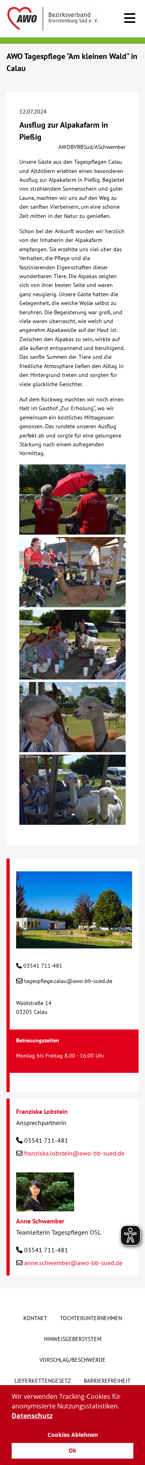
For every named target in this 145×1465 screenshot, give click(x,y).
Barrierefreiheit (107, 1380)
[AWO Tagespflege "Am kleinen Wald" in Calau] (74, 944)
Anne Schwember (40, 1221)
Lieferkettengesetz (42, 1380)
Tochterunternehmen (91, 1318)
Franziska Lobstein (42, 1111)
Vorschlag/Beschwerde (72, 1359)
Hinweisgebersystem (73, 1339)
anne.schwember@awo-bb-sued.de (73, 1263)
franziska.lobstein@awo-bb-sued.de (74, 1153)
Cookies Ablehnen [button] (73, 1435)
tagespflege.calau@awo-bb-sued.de (68, 981)
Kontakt (35, 1318)
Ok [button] (72, 1450)
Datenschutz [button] (32, 1415)
